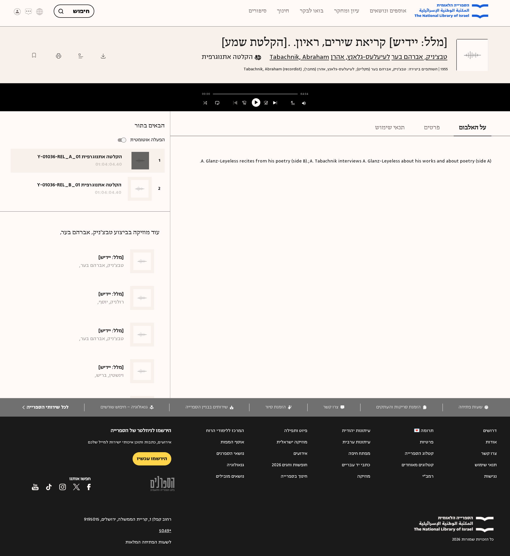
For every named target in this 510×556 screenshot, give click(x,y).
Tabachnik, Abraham (299, 56)
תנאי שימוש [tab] (390, 127)
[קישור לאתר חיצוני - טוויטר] (76, 487)
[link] (473, 407)
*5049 (165, 531)
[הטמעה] (80, 55)
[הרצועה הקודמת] (235, 103)
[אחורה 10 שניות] (244, 103)
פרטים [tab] (432, 127)
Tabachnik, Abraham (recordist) (273, 69)
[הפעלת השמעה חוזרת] (217, 103)
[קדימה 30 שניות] (266, 103)
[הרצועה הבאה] (275, 103)
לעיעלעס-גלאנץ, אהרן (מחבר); (328, 69)
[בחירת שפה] (39, 11)
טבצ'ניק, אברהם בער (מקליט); (381, 69)
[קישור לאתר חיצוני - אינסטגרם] (62, 487)
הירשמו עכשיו (152, 458)
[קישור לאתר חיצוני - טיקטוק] (49, 487)
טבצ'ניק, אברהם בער (419, 56)
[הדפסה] (58, 55)
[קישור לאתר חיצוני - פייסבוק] (89, 487)
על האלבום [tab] (472, 127)
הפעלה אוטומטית (147, 139)
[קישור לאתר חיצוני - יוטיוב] (35, 487)
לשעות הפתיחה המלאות (148, 542)
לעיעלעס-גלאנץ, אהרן (360, 56)
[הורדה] (103, 55)
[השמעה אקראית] (205, 103)
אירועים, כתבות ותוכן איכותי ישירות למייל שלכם (129, 442)
